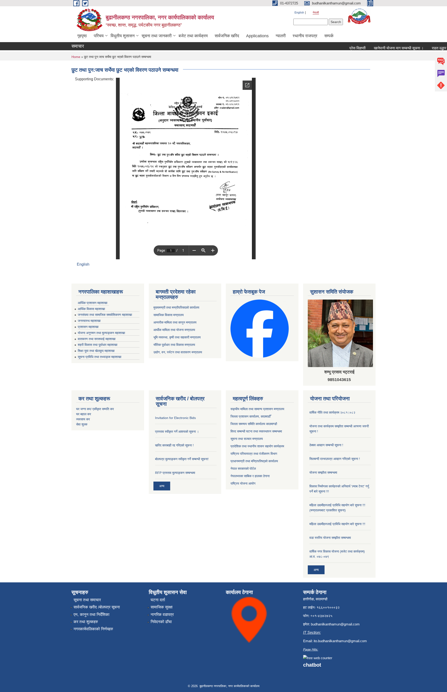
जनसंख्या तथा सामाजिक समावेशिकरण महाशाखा (105, 315)
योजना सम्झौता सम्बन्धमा (323, 472)
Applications (257, 36)
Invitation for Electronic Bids (175, 418)
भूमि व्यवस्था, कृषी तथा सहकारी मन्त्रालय (177, 337)
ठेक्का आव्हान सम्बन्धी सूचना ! (326, 445)
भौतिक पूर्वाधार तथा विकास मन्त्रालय (174, 345)
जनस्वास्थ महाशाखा (89, 321)
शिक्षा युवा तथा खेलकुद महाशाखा (96, 351)
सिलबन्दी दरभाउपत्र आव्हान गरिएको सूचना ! (334, 459)
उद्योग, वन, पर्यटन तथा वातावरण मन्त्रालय (177, 352)
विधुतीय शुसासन (123, 36)
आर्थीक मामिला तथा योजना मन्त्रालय (174, 330)
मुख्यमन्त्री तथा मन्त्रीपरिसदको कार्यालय (176, 307)
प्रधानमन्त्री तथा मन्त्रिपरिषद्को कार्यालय (254, 461)
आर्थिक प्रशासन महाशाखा (92, 303)
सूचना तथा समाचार (87, 600)
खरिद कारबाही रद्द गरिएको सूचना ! (174, 445)
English (299, 12)
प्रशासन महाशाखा (88, 327)
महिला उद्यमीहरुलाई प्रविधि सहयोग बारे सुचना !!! (337, 524)
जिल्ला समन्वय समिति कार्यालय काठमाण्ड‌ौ (253, 424)
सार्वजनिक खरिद (227, 36)
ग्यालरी (281, 36)
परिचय (99, 36)
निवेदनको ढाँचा (161, 622)
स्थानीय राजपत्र (305, 36)
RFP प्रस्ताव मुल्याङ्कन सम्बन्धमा (175, 473)
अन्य (161, 486)
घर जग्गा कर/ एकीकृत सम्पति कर (95, 409)
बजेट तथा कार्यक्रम (193, 36)
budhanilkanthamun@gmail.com (335, 624)
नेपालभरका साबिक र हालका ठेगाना (250, 476)
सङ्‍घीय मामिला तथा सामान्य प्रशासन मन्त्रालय (257, 409)
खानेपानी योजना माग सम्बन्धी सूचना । (388, 48)
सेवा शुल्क (81, 424)
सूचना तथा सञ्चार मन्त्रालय (246, 439)
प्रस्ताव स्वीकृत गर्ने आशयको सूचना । (177, 431)
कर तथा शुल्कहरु (86, 622)
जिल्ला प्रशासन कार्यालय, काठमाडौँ (250, 416)
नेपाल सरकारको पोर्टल (243, 468)
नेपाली (316, 12)
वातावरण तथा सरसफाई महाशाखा (96, 339)
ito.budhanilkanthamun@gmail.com (340, 641)
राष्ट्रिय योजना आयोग (242, 483)
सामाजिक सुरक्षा (162, 607)
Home (75, 57)
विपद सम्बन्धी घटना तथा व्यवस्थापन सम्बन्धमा (256, 431)
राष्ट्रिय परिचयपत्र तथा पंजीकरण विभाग (253, 454)
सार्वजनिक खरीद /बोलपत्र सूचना (97, 607)
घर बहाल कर (83, 414)
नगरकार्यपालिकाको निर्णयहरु (93, 629)
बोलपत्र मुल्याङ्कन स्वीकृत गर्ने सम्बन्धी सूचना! (182, 459)
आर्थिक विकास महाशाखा (91, 309)
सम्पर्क (328, 36)
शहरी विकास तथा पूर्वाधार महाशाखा (97, 345)
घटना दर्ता (158, 600)
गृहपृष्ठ (82, 36)
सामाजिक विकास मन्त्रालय (168, 315)
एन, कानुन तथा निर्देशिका (91, 614)
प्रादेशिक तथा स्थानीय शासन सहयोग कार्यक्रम (257, 446)
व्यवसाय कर (83, 419)
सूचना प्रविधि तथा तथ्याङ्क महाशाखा (99, 357)
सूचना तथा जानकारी (157, 36)
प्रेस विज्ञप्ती (347, 48)
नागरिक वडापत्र (162, 614)
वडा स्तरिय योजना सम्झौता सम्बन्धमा (330, 538)
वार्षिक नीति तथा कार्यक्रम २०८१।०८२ (332, 412)
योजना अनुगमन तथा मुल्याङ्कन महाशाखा (101, 333)
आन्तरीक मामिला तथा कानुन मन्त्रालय (174, 322)
